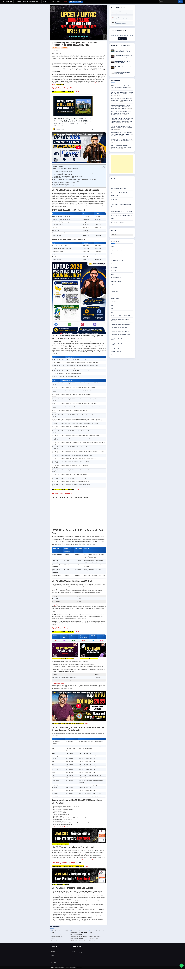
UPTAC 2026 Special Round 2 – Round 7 (64, 171)
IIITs (112, 284)
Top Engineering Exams (116, 348)
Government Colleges (116, 277)
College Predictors (75, 1)
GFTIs (112, 274)
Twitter (52, 955)
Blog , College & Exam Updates (31, 1)
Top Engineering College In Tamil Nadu (120, 334)
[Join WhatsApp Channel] (182, 966)
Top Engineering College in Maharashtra (120, 324)
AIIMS (112, 246)
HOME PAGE (9, 1)
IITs (112, 288)
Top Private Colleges (116, 351)
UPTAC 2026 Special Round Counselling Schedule (65, 168)
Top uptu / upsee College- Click (61, 184)
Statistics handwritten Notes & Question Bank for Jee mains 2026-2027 (78, 937)
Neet (112, 305)
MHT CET (113, 302)
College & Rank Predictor (117, 260)
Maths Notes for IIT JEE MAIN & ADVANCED (121, 211)
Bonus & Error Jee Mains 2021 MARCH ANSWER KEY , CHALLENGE (59, 935)
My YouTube (46, 1)
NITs (112, 308)
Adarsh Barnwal (54, 940)
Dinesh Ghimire (79, 967)
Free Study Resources (116, 199)
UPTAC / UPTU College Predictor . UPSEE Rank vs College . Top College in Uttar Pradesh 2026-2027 (121, 113)
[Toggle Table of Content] (102, 166)
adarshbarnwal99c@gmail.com (79, 952)
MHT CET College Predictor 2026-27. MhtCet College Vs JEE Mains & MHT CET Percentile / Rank (122, 94)
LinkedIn (53, 951)
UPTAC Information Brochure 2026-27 (63, 174)
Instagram (53, 962)
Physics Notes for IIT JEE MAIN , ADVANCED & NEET (122, 217)
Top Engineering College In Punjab (119, 327)
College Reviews (56, 1)
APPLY (65, 1)
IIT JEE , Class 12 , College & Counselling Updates (121, 205)
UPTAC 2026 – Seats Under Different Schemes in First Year (68, 176)
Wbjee (112, 354)
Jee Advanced (114, 291)
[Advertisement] (122, 164)
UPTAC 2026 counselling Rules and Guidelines (65, 185)
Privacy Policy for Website (117, 222)
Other (112, 312)
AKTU (103, 919)
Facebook (53, 958)
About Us (113, 183)
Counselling (55, 47)
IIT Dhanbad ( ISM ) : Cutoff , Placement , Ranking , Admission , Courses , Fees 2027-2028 (121, 128)
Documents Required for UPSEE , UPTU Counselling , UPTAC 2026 (69, 181)
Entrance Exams (115, 270)
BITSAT (112, 253)
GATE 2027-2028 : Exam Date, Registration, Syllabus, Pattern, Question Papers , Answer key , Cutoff (121, 100)
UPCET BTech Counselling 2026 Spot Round (64, 182)
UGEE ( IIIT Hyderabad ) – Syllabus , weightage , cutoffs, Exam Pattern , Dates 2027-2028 (121, 147)
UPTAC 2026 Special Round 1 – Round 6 (63, 169)
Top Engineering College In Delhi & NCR (120, 315)
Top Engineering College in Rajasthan (120, 331)
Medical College (115, 298)
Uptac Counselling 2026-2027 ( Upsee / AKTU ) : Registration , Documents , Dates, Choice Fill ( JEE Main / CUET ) (121, 107)
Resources (18, 1)
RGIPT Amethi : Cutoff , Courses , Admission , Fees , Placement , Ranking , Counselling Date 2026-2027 (122, 134)
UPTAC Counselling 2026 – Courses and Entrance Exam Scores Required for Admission (75, 179)
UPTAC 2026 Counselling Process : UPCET (63, 177)
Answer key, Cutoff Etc (116, 250)
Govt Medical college (116, 281)
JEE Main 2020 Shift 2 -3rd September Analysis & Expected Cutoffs (97, 935)
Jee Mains (64, 47)
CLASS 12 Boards (115, 257)
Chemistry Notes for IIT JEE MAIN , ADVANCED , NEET (119, 194)
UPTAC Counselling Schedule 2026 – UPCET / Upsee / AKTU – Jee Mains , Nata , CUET (75, 173)
